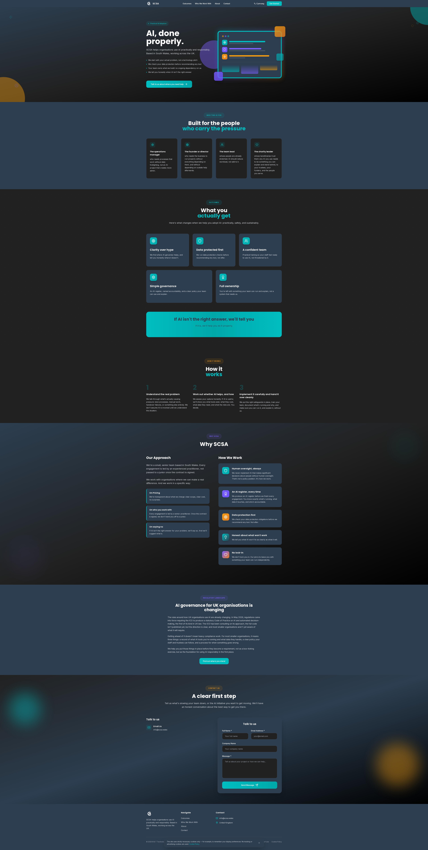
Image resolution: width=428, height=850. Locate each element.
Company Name (229, 743)
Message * (226, 756)
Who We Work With (203, 3)
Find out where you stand (214, 661)
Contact (226, 3)
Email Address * (258, 731)
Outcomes (187, 3)
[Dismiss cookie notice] (259, 843)
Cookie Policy (194, 844)
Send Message (247, 785)
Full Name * (227, 731)
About (217, 3)
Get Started (274, 3)
